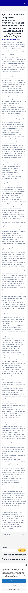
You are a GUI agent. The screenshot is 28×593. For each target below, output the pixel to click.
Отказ (14, 585)
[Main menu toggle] (24, 3)
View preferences (14, 589)
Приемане (14, 581)
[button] (25, 565)
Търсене (4, 547)
